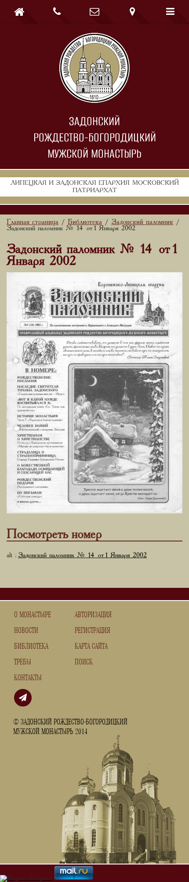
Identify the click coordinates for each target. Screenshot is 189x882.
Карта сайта (91, 646)
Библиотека (31, 646)
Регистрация (92, 630)
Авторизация (93, 614)
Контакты (28, 678)
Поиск (84, 662)
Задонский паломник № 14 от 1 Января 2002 (82, 555)
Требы (22, 662)
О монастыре (32, 614)
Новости (26, 630)
